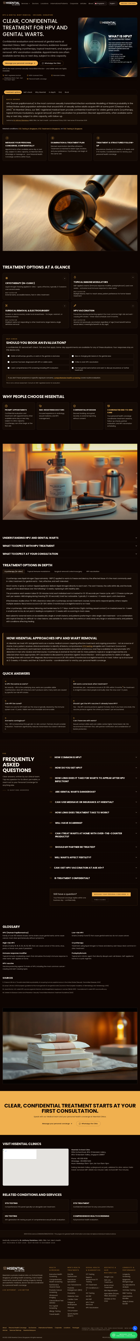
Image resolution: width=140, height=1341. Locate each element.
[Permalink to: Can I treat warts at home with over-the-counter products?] (133, 833)
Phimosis (71, 1308)
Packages (76, 1328)
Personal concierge (128, 3)
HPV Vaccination (92, 1308)
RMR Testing (127, 1293)
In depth (52, 92)
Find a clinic (100, 900)
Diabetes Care (73, 1296)
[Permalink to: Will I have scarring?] (133, 823)
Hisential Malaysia (29, 1330)
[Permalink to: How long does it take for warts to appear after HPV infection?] (133, 778)
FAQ (60, 92)
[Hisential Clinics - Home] (11, 3)
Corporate (74, 3)
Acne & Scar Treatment (109, 1286)
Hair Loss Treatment (108, 1281)
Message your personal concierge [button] (19, 63)
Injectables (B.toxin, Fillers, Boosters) (111, 1294)
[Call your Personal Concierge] (135, 1328)
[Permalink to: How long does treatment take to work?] (133, 812)
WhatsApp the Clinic (53, 63)
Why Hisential (40, 92)
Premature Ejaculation (72, 1280)
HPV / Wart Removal (90, 1303)
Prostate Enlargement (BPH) (75, 1289)
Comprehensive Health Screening (55, 1280)
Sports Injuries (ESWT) (73, 1315)
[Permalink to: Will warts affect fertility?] (133, 857)
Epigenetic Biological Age (128, 1280)
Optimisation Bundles (128, 1297)
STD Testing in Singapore (27, 129)
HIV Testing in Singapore (73, 129)
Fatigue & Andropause (72, 1303)
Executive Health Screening (55, 1275)
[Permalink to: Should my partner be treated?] (133, 847)
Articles (83, 3)
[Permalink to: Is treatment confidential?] (133, 878)
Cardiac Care (73, 1299)
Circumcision (73, 1311)
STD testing (87, 646)
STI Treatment (91, 1285)
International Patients (59, 3)
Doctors (35, 3)
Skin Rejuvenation (111, 1290)
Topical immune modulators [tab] (38, 571)
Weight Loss (108, 1277)
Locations (44, 3)
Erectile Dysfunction (72, 1275)
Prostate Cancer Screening (55, 1291)
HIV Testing (90, 1293)
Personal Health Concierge (17, 1328)
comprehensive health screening (67, 378)
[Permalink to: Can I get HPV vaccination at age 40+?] (133, 867)
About (90, 3)
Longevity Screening (126, 1275)
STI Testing (90, 1274)
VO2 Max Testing (129, 1290)
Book (67, 92)
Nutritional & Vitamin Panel (54, 1286)
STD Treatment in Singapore (49, 129)
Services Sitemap (15, 1330)
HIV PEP (88, 1296)
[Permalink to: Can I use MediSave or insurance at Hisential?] (133, 802)
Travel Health (54, 1314)
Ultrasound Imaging (53, 1296)
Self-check (28, 92)
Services (24, 3)
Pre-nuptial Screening (53, 1307)
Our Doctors (32, 1328)
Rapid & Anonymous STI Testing (92, 1279)
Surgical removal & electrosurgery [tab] (68, 571)
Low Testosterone (74, 1285)
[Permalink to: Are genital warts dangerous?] (133, 791)
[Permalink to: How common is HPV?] (133, 757)
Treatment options (12, 92)
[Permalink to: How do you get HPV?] (133, 767)
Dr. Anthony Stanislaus (21, 120)
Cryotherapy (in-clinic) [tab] (13, 571)
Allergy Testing (54, 1311)
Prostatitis (71, 1293)
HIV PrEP (89, 1299)
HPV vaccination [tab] (92, 571)
